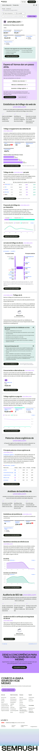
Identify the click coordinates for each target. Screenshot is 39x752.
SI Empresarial (13, 702)
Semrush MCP (12, 697)
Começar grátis (32, 1)
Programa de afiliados (5, 710)
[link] (6, 5)
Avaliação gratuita (4, 704)
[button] (34, 5)
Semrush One (3, 697)
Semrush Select (22, 705)
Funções (2, 699)
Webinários (31, 709)
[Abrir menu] (37, 1)
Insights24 (12, 704)
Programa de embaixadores (31, 712)
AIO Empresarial (13, 700)
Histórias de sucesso (5, 707)
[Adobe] (2, 722)
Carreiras (21, 702)
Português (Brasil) (34, 726)
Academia (30, 699)
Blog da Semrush (32, 708)
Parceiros (21, 704)
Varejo (5, 27)
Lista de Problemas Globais (23, 708)
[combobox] (13, 16)
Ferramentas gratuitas (14, 710)
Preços (2, 702)
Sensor (11, 712)
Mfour (11, 705)
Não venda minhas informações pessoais (24, 710)
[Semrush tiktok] (3, 720)
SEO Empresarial (13, 699)
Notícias (21, 700)
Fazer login (23, 1)
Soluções (3, 700)
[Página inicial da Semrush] (4, 2)
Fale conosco (22, 712)
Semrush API (31, 700)
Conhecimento (31, 697)
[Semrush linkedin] (1, 720)
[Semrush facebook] (6, 720)
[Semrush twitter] (7, 720)
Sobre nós (21, 697)
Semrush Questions (23, 699)
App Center (12, 707)
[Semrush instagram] (2, 720)
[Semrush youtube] (5, 720)
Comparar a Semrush (5, 705)
